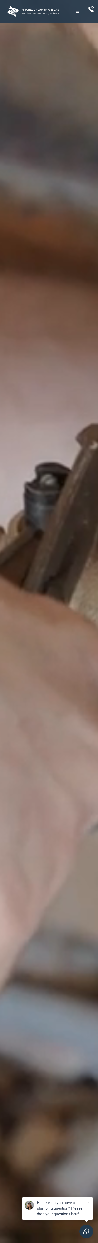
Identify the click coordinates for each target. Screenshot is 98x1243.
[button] (77, 11)
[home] (36, 11)
